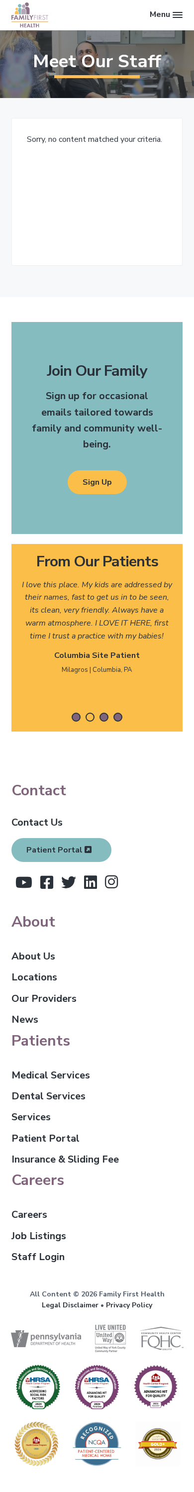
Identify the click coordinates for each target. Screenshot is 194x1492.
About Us (33, 956)
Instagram (111, 882)
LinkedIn (90, 882)
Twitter (68, 882)
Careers (29, 1214)
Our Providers (44, 998)
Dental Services (48, 1096)
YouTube (23, 882)
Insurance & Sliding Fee (65, 1159)
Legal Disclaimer (70, 1305)
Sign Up (97, 482)
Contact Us (37, 822)
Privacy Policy (129, 1305)
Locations (34, 977)
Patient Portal (55, 850)
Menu (160, 14)
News (24, 1019)
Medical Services (50, 1075)
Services (31, 1117)
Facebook (46, 882)
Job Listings (38, 1236)
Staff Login (38, 1257)
